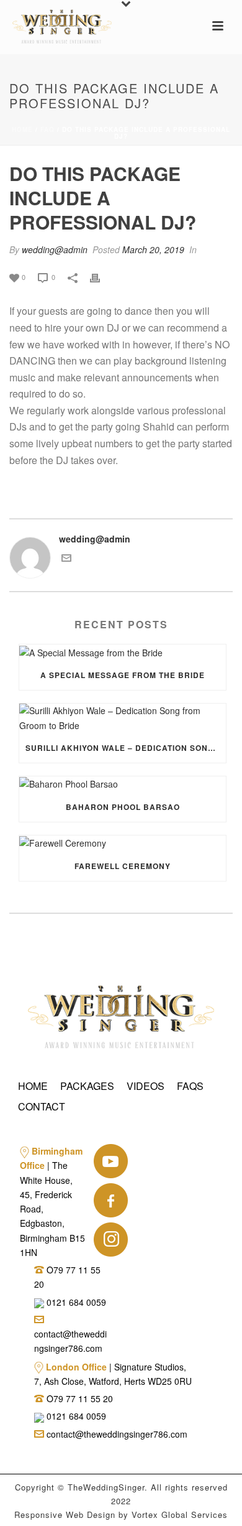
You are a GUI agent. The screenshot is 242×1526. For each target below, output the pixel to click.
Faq (47, 129)
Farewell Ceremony (122, 866)
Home (22, 129)
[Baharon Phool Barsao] (122, 784)
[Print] (101, 276)
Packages (87, 1086)
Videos (145, 1086)
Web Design (90, 1514)
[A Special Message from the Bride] (122, 652)
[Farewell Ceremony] (122, 843)
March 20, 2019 (153, 249)
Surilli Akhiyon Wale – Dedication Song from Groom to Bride (125, 747)
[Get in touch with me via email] (66, 559)
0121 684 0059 (75, 1302)
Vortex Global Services (180, 1514)
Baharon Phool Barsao (123, 806)
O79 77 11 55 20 (80, 1398)
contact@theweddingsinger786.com (70, 1341)
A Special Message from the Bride (122, 675)
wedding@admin (54, 249)
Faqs (190, 1086)
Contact (41, 1106)
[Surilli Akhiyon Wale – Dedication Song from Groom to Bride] (122, 718)
